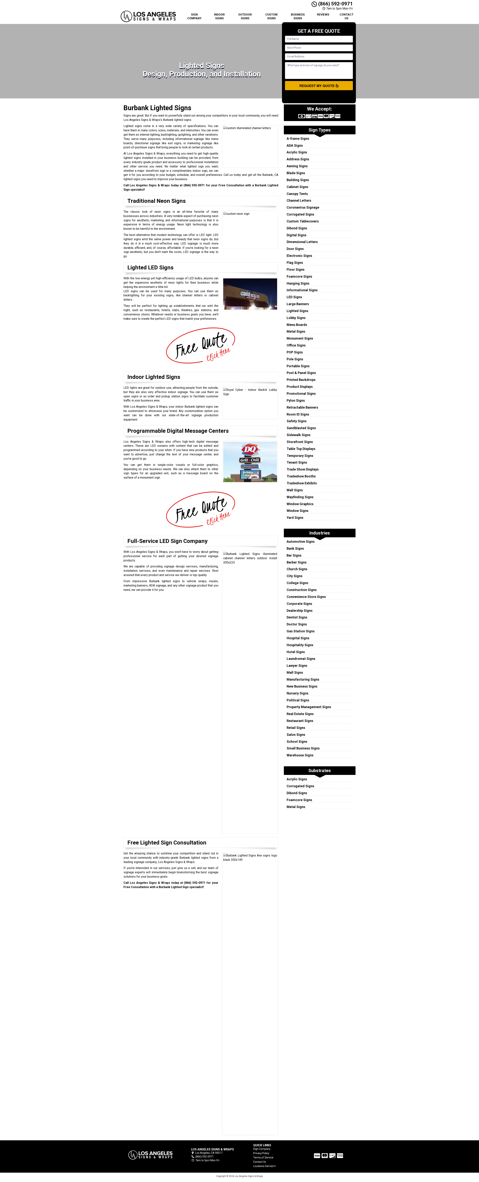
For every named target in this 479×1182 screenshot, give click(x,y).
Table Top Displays (301, 449)
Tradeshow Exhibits (302, 483)
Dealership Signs (299, 611)
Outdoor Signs (245, 16)
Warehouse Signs (300, 755)
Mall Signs (295, 672)
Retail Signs (296, 728)
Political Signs (298, 700)
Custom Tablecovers (303, 221)
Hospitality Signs (300, 645)
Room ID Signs (298, 414)
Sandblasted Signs (301, 428)
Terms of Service (263, 1157)
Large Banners (298, 304)
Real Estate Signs (300, 714)
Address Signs (298, 159)
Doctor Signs (297, 624)
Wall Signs (295, 490)
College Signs (297, 583)
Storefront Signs (300, 442)
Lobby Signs (296, 318)
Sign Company (194, 16)
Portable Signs (298, 366)
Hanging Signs (298, 283)
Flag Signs (295, 263)
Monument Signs (300, 338)
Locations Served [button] (263, 1166)
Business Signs (298, 16)
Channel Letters (299, 200)
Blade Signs (296, 173)
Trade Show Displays (303, 469)
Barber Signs (296, 562)
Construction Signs (302, 590)
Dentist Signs (297, 617)
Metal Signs (296, 331)
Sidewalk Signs (298, 435)
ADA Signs (295, 145)
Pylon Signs (296, 400)
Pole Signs (295, 359)
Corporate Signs (299, 604)
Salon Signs (296, 735)
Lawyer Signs (297, 666)
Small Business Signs (303, 748)
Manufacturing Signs (303, 679)
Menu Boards (297, 325)
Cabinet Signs (297, 187)
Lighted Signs (297, 311)
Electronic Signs (299, 256)
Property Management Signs (309, 707)
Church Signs (297, 569)
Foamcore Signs (299, 276)
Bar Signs (294, 555)
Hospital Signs (298, 638)
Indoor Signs (219, 16)
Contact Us (346, 16)
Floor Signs (295, 269)
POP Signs (295, 352)
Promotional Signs (301, 393)
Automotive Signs (301, 541)
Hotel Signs (296, 652)
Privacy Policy (261, 1153)
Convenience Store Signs (306, 597)
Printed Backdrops (301, 380)
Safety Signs (296, 421)
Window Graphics (300, 504)
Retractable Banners (302, 407)
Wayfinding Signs (300, 497)
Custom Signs (271, 16)
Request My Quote (317, 85)
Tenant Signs (297, 462)
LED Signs (294, 297)
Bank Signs (295, 548)
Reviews (323, 14)
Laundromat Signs (301, 659)
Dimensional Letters (302, 242)
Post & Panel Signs (301, 373)
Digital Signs (296, 235)
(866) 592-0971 (335, 4)
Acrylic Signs (297, 152)
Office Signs (296, 345)
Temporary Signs (300, 456)
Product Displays (300, 387)
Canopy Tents (297, 194)
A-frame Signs (298, 139)
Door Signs (295, 249)
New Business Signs (302, 686)
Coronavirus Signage (303, 207)
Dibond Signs (297, 228)
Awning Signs (297, 166)
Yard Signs (295, 518)
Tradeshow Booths (301, 476)
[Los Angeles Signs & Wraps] (150, 1155)
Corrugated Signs (300, 214)
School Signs (297, 741)
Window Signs (297, 511)
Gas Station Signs (301, 631)
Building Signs (298, 180)
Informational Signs (302, 290)
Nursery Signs (297, 693)
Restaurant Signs (300, 721)
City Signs (294, 576)
